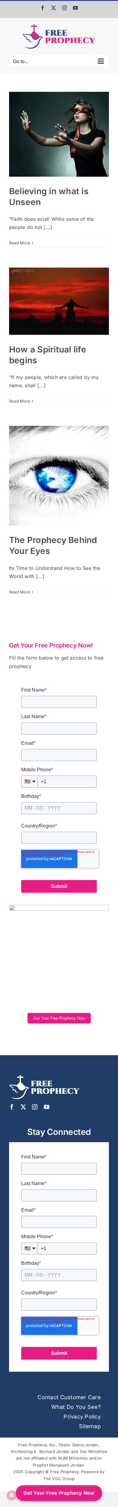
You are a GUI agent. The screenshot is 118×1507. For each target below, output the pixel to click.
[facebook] (12, 1107)
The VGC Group (58, 1478)
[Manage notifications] (12, 1495)
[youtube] (46, 1107)
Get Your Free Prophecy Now (59, 1018)
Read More (19, 242)
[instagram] (35, 1107)
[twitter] (23, 1107)
